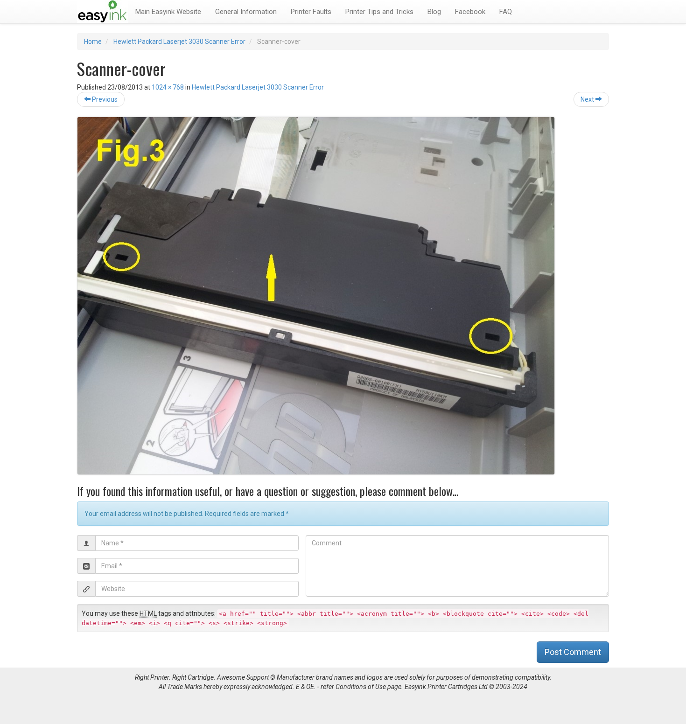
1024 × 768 (168, 87)
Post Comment (573, 652)
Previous (104, 99)
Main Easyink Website (168, 11)
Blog (434, 11)
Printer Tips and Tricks (379, 11)
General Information (246, 11)
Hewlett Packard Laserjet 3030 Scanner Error (179, 41)
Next (588, 99)
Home (93, 41)
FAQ (505, 11)
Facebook (470, 11)
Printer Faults (311, 11)
